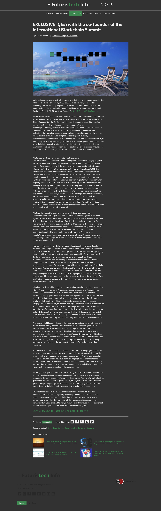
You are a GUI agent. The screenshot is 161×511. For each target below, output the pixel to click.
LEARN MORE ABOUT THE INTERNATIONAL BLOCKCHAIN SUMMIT (60, 411)
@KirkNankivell (71, 35)
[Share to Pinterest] (92, 421)
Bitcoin (61, 428)
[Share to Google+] (82, 421)
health (97, 13)
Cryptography (70, 428)
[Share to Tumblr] (87, 421)
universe (87, 13)
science (49, 13)
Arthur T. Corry (77, 111)
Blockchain (52, 428)
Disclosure (33, 503)
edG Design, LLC (30, 488)
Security (90, 428)
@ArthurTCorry (90, 111)
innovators (109, 13)
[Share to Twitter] (72, 421)
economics (75, 13)
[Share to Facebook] (77, 421)
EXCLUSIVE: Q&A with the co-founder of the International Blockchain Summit (77, 27)
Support (22, 503)
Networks (81, 428)
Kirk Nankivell (58, 35)
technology (62, 13)
